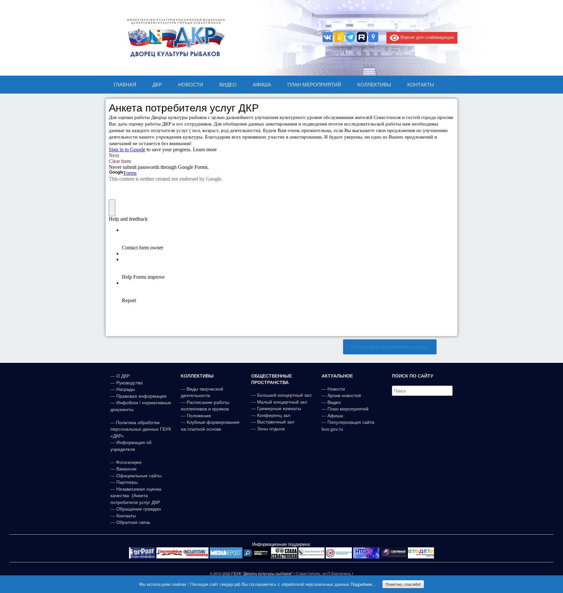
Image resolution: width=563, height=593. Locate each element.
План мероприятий (347, 408)
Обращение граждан (138, 508)
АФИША (262, 84)
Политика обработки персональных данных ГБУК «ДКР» (140, 429)
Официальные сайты (139, 475)
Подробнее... (363, 584)
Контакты (125, 515)
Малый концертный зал (282, 402)
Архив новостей (344, 395)
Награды (125, 389)
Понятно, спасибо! (403, 584)
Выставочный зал (275, 421)
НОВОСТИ (190, 84)
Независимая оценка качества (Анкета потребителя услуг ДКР (135, 495)
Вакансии (126, 468)
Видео (334, 402)
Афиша (335, 415)
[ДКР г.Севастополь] (174, 38)
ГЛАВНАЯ (125, 84)
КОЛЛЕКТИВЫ (374, 84)
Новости (336, 389)
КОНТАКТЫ (420, 84)
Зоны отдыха (271, 428)
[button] (390, 347)
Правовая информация (141, 396)
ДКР (157, 84)
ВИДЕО (228, 84)
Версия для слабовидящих (426, 37)
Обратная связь (132, 522)
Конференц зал (273, 415)
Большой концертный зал (284, 395)
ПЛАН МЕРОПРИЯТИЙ (314, 84)
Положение (199, 415)
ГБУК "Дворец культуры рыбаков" (262, 573)
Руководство (129, 382)
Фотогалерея (128, 462)
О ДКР (123, 375)
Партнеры (127, 482)
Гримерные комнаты (279, 408)
